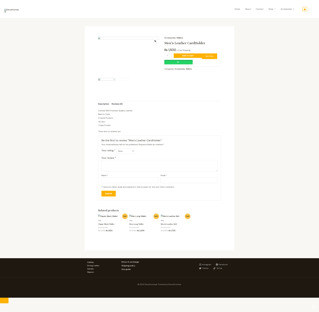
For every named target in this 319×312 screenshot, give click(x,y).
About (248, 9)
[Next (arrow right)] (11, 310)
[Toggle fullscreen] (19, 306)
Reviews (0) (117, 104)
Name (104, 175)
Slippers (90, 272)
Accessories (286, 9)
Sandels (90, 269)
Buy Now (209, 56)
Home (237, 9)
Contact (260, 9)
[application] (274, 9)
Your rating (108, 150)
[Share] (11, 306)
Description (103, 104)
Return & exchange (130, 262)
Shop (271, 9)
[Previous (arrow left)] (3, 310)
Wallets (179, 37)
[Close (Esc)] (3, 306)
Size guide (126, 269)
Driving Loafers (93, 265)
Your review (108, 157)
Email (164, 175)
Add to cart (188, 55)
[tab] (103, 104)
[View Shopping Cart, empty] (304, 9)
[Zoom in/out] (27, 306)
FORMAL (90, 262)
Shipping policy (128, 265)
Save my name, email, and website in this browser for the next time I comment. (139, 187)
